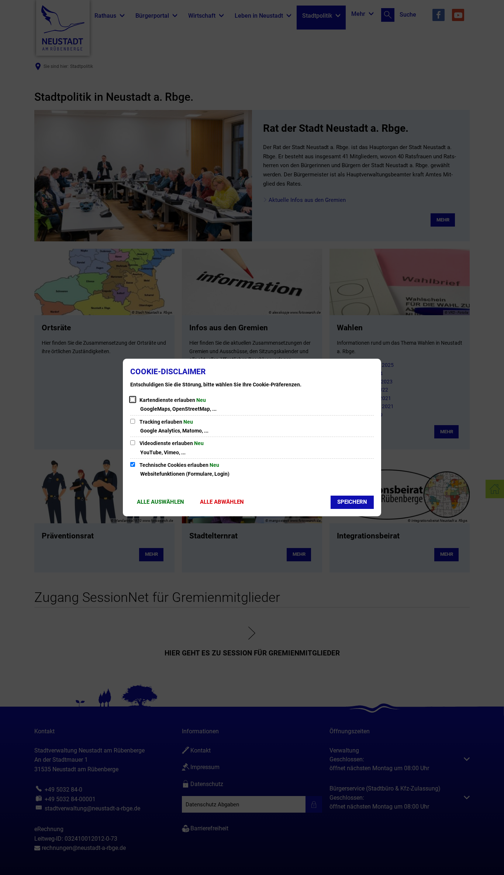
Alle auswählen (160, 502)
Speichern (352, 502)
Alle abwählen (222, 502)
